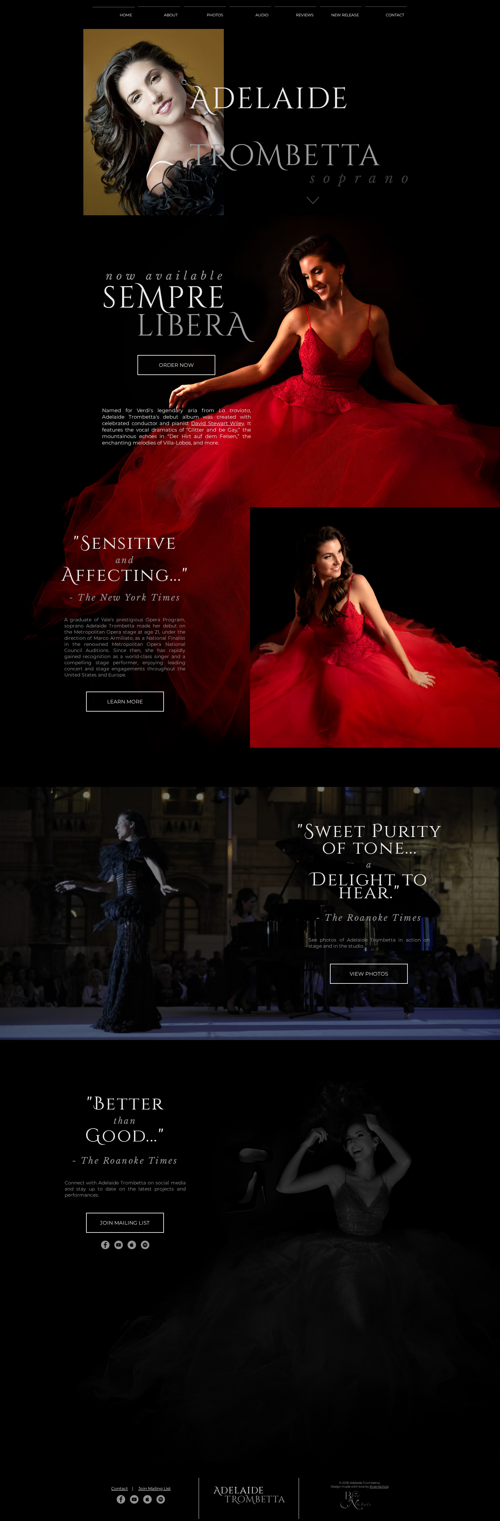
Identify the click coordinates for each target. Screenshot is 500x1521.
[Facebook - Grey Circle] (105, 1245)
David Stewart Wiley (217, 423)
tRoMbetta (285, 142)
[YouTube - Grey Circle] (118, 1245)
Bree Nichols (379, 1486)
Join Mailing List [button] (154, 1488)
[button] (125, 1223)
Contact (119, 1488)
